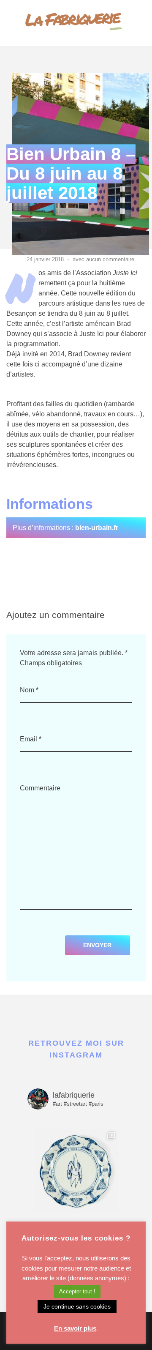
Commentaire (40, 788)
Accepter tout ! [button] (77, 1291)
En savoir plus (75, 1328)
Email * (30, 739)
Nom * (29, 690)
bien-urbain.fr (96, 527)
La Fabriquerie (72, 18)
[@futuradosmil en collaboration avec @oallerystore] (76, 1171)
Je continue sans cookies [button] (77, 1306)
